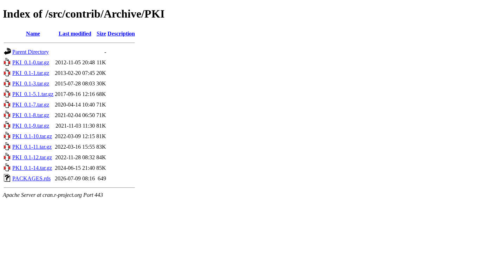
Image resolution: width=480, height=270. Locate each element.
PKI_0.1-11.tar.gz (32, 147)
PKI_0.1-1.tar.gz (30, 73)
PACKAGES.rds (31, 178)
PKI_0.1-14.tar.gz (32, 168)
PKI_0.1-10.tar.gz (32, 136)
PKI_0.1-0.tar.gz (30, 62)
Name (33, 34)
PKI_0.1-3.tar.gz (30, 83)
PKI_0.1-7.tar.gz (30, 105)
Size (101, 34)
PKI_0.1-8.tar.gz (30, 115)
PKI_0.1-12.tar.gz (32, 157)
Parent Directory (30, 52)
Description (121, 34)
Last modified (75, 34)
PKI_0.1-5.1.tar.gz (32, 94)
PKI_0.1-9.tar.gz (30, 126)
